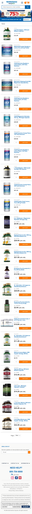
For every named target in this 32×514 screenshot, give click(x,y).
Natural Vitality (17, 61)
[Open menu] (2, 2)
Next (17, 435)
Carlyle (15, 28)
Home (3, 24)
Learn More (4, 506)
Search (27, 7)
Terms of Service (19, 490)
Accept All (25, 506)
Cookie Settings (17, 506)
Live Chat (16, 475)
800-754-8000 (16, 471)
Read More (27, 499)
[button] (22, 3)
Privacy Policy (12, 490)
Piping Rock (16, 216)
